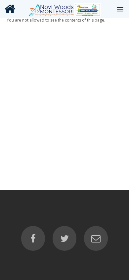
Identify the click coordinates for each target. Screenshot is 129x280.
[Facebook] (33, 238)
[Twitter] (64, 238)
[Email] (96, 238)
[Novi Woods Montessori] (64, 9)
